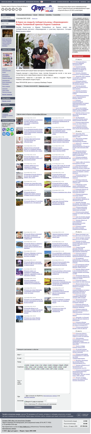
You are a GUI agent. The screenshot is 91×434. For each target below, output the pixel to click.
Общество (34, 18)
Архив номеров (7, 94)
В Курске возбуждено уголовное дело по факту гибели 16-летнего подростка (81, 167)
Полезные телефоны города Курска (7, 115)
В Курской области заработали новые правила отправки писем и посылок (32, 193)
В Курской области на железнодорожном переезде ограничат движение (81, 306)
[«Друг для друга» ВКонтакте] (2, 9)
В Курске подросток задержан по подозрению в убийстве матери (80, 310)
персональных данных (50, 395)
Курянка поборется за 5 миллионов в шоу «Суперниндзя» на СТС (81, 366)
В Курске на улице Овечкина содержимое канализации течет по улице (33, 291)
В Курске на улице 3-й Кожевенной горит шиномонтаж (59, 310)
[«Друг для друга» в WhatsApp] (8, 130)
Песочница (5, 84)
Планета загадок (7, 78)
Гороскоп (5, 88)
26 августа (79, 131)
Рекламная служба (8, 120)
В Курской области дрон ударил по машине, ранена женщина (81, 171)
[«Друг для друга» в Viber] (4, 130)
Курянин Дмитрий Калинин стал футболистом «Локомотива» (32, 140)
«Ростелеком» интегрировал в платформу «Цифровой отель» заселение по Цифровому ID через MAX (81, 341)
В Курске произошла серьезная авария (80, 194)
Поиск (4, 14)
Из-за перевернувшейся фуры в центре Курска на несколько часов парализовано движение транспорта (33, 132)
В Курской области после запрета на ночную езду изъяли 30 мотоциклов (81, 127)
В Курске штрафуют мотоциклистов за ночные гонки (80, 158)
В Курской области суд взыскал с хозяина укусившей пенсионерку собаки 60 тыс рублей (33, 311)
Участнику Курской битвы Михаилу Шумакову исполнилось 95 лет (60, 202)
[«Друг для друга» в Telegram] (9, 9)
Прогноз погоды (6, 92)
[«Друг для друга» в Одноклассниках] (6, 9)
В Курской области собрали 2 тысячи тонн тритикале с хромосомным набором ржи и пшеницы (33, 246)
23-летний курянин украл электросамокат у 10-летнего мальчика (81, 351)
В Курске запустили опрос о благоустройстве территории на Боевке (80, 208)
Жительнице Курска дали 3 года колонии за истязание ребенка (80, 301)
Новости (4, 68)
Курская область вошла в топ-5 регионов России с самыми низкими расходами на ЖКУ (81, 271)
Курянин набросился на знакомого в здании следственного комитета (31, 167)
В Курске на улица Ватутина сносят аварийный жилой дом (33, 184)
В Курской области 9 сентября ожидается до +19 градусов (33, 201)
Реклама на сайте (78, 14)
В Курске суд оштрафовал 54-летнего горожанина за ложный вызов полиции (33, 301)
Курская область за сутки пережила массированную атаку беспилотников (80, 222)
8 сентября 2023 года (39, 114)
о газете (53, 1)
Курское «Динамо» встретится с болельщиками (81, 73)
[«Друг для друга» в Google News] (20, 9)
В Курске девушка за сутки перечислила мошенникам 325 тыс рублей (61, 158)
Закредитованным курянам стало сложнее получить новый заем (60, 235)
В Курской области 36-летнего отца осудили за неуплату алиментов (61, 272)
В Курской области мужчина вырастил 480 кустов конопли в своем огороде (33, 263)
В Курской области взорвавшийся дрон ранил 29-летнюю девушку (80, 82)
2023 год (41, 14)
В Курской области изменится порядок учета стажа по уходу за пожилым (81, 335)
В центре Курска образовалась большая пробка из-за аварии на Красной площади (79, 69)
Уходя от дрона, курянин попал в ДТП (79, 346)
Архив (35, 14)
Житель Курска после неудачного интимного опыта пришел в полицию (81, 285)
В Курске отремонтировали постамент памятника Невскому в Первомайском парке (81, 291)
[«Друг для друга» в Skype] (8, 134)
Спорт (4, 72)
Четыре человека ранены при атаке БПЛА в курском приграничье (80, 379)
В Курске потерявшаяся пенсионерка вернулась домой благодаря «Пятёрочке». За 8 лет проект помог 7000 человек (81, 372)
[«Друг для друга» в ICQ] (12, 134)
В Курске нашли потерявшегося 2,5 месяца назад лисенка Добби (60, 149)
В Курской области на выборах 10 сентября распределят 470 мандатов (60, 176)
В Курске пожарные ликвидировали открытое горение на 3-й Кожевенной (32, 282)
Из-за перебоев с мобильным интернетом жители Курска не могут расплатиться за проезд (61, 254)
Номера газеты (6, 49)
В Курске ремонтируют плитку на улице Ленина (81, 123)
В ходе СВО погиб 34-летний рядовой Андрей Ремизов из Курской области (61, 167)
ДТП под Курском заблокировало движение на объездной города (81, 199)
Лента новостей (78, 56)
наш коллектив (74, 1)
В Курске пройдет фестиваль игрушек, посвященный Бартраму (80, 228)
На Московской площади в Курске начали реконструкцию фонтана (80, 119)
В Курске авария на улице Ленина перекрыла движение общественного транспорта (61, 140)
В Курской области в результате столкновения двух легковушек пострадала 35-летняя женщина (61, 283)
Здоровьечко (6, 80)
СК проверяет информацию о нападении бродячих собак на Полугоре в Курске (81, 260)
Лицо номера (6, 86)
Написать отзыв (44, 86)
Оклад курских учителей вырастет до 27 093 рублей (81, 238)
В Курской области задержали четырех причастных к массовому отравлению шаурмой (33, 122)
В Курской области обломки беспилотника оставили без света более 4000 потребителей (80, 153)
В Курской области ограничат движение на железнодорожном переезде (81, 255)
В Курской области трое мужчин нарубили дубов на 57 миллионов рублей (33, 158)
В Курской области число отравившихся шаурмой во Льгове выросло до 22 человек (61, 245)
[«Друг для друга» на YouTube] (16, 9)
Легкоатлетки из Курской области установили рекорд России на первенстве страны (33, 149)
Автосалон (5, 74)
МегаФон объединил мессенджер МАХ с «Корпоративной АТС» (80, 362)
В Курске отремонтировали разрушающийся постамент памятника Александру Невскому (81, 103)
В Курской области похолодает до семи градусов (81, 281)
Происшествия (6, 70)
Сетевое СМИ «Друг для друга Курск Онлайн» (16, 420)
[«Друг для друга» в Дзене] (13, 9)
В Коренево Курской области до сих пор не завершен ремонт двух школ (33, 176)
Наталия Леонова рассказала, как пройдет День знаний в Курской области (81, 204)
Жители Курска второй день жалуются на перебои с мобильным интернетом (60, 263)
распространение (29, 397)
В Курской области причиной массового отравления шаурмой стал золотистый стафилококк (33, 236)
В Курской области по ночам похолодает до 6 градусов (80, 176)
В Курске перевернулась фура (61, 192)
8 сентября (56, 14)
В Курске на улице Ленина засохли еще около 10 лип (32, 318)
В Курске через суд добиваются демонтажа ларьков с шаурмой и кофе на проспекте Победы (33, 273)
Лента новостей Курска (24, 14)
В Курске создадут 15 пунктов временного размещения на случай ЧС (61, 121)
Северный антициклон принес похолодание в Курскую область (81, 97)
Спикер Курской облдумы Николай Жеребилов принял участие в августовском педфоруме (81, 249)
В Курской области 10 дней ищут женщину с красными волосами (80, 191)
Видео (4, 26)
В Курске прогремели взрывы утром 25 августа (80, 327)
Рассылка (5, 20)
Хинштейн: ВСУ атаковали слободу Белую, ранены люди (80, 135)
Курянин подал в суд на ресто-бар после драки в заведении (81, 114)
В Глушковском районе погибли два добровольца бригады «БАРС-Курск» (81, 266)
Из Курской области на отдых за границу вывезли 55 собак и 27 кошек (81, 277)
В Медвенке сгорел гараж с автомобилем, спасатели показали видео (80, 186)
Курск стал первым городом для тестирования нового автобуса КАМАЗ (80, 109)
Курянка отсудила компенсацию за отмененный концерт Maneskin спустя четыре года (81, 243)
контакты (83, 1)
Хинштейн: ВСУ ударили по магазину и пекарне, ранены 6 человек (81, 78)
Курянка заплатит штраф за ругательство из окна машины (80, 87)
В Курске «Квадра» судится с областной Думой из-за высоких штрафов (33, 254)
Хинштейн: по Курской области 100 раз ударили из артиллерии (81, 319)
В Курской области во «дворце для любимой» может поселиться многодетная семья (61, 132)
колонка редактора (63, 1)
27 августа (79, 59)
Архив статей (6, 101)
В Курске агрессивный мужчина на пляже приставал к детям (81, 213)
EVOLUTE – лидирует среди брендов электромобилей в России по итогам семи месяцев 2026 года (81, 146)
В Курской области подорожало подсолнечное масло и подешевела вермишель (60, 292)
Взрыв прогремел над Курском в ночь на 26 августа (81, 235)
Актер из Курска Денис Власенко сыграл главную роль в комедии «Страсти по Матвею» (7, 42)
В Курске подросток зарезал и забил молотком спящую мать (80, 181)
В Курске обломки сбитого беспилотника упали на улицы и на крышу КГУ (81, 323)
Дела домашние (7, 82)
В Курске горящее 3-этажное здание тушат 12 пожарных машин (61, 301)
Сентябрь (49, 14)
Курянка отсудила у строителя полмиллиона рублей (80, 92)
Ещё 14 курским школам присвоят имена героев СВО (81, 217)
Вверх (19, 86)
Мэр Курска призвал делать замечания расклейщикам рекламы (80, 140)
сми (88, 1)
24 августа (79, 331)
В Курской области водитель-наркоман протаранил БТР (79, 63)
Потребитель (6, 76)
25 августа (79, 232)
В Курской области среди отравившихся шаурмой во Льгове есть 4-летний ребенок (61, 185)
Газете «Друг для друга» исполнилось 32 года (81, 162)
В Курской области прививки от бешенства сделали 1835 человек (79, 296)
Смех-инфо (5, 90)
